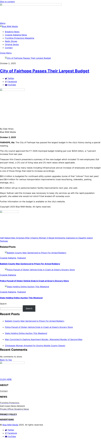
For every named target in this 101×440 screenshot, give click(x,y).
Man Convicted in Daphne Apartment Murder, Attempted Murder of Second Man (43, 339)
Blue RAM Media (10, 425)
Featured (21, 258)
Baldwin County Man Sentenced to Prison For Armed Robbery (30, 264)
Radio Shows (11, 41)
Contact (9, 47)
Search (3, 303)
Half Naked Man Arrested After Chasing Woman (23, 238)
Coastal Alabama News (16, 35)
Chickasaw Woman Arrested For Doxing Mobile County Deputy (35, 345)
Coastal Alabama (8, 258)
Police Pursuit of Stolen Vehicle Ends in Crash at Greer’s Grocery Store (34, 281)
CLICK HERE (6, 379)
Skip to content (7, 1)
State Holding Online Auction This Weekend (21, 298)
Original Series (12, 44)
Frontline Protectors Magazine (19, 38)
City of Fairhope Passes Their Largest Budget (44, 70)
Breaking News (12, 31)
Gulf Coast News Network (12, 406)
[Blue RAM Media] (9, 26)
